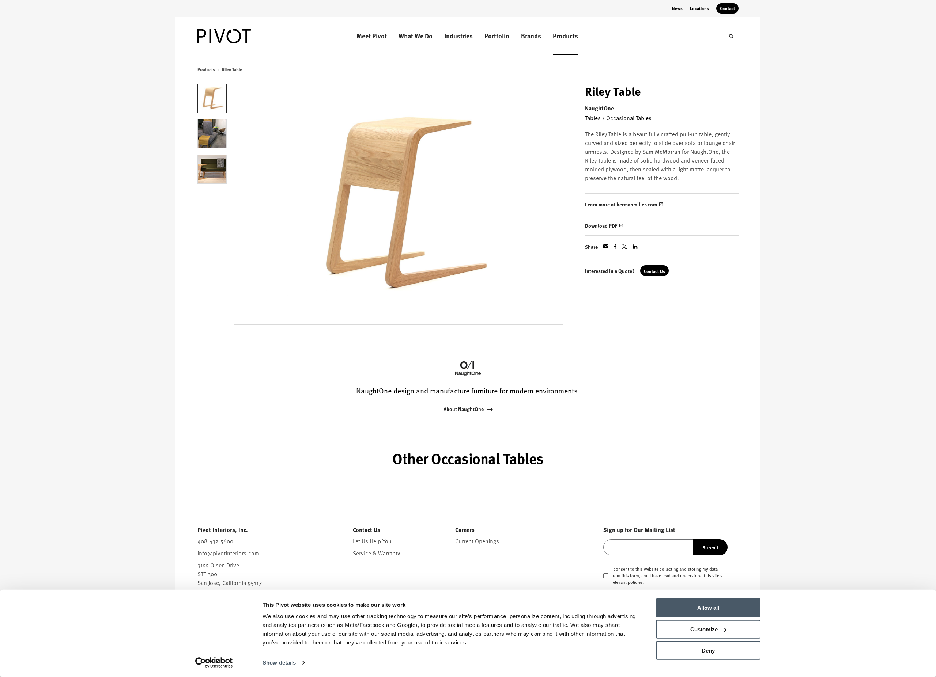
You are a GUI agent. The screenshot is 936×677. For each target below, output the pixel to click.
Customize (704, 629)
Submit (710, 547)
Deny (708, 650)
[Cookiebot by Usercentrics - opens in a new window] (214, 662)
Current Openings (477, 541)
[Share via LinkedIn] (635, 246)
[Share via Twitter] (624, 246)
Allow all (708, 608)
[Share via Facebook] (615, 246)
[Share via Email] (605, 246)
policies (635, 582)
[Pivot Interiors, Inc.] (234, 36)
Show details (279, 662)
